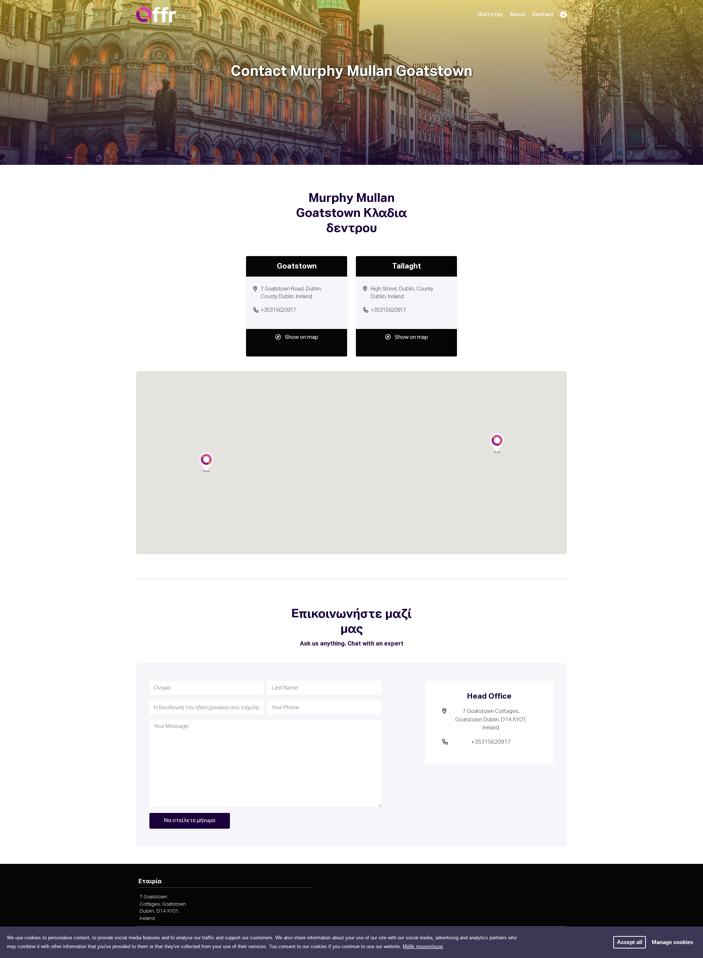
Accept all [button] (629, 942)
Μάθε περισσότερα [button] (423, 946)
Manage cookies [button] (672, 942)
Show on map (301, 337)
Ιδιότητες (490, 14)
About (517, 14)
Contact (543, 14)
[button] (497, 443)
